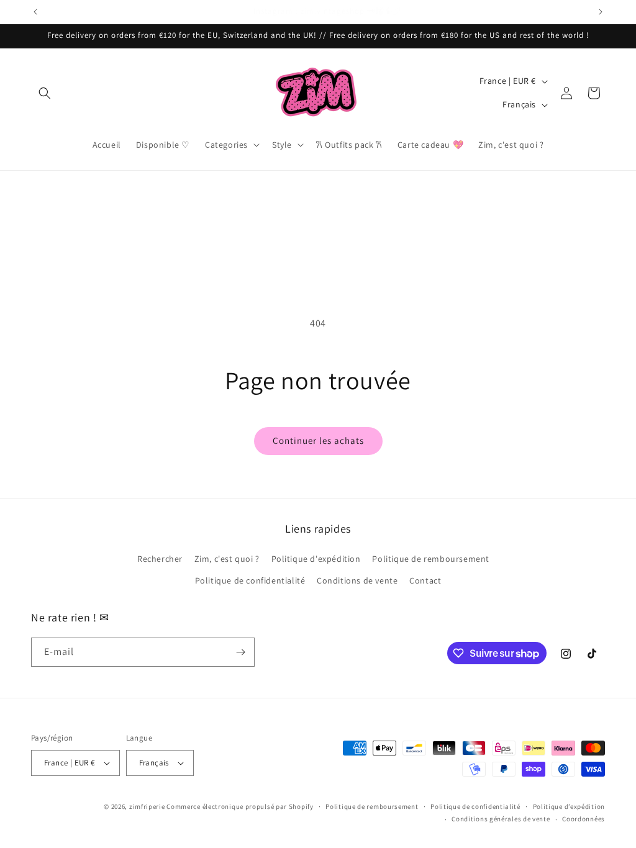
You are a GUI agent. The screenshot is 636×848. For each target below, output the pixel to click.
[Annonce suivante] (600, 12)
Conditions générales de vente (501, 818)
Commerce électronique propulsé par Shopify (239, 806)
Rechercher (160, 558)
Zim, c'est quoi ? (227, 558)
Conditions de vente (357, 580)
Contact (425, 580)
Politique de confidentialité (250, 580)
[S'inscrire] (240, 652)
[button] (44, 93)
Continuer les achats (318, 440)
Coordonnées (583, 818)
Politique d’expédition (569, 806)
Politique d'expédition (316, 558)
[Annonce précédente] (35, 12)
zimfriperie (147, 806)
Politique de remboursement (430, 558)
